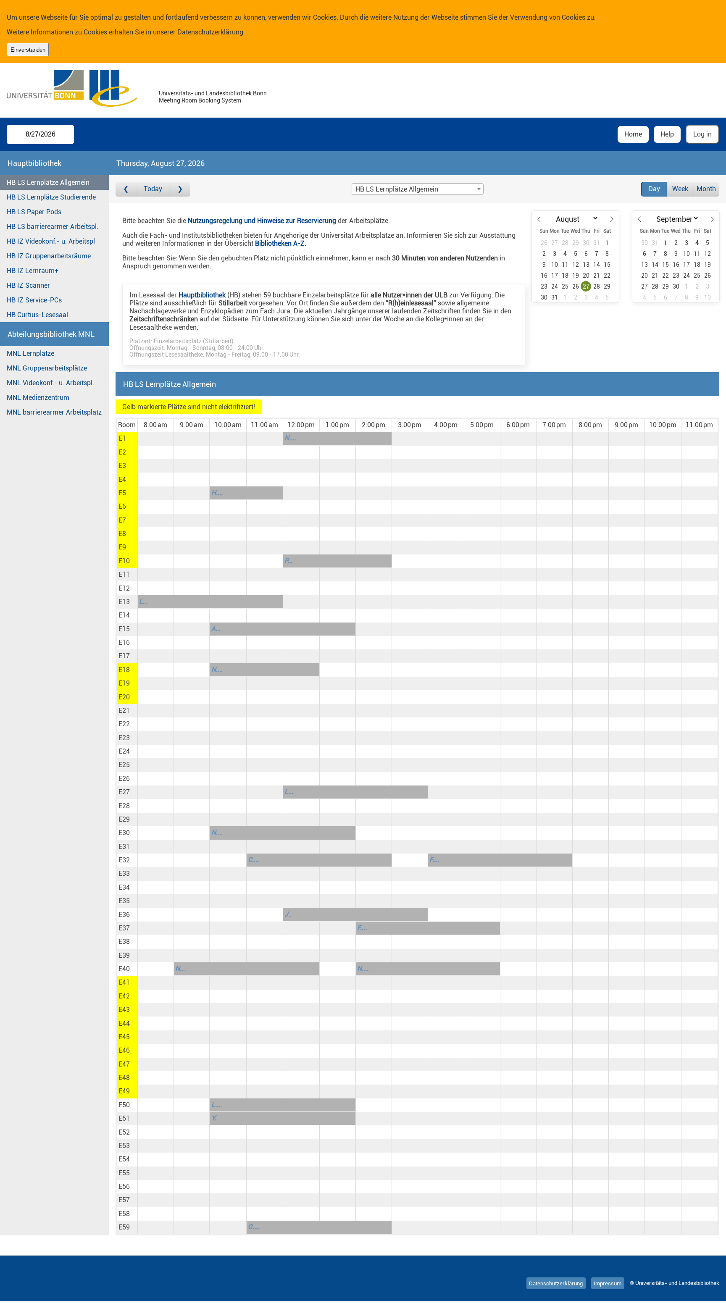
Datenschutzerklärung (210, 32)
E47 (124, 1064)
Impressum (607, 1283)
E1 (122, 438)
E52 (124, 1132)
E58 (124, 1214)
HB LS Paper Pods (34, 212)
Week (680, 189)
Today (153, 189)
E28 (124, 806)
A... (216, 629)
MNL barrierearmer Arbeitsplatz (54, 412)
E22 (124, 724)
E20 (124, 697)
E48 (124, 1078)
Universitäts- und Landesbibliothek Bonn (213, 93)
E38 (124, 942)
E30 (124, 833)
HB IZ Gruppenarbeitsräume (49, 256)
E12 (124, 588)
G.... (253, 1227)
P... (288, 561)
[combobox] (418, 189)
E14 (124, 615)
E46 (124, 1050)
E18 (124, 670)
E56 (124, 1186)
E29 (124, 819)
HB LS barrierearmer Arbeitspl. (52, 227)
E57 (124, 1200)
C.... (253, 860)
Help (667, 134)
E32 (124, 860)
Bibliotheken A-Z (280, 243)
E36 (124, 915)
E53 (124, 1146)
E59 (124, 1227)
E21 (124, 711)
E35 (124, 901)
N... (180, 968)
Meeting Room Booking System (200, 100)
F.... (434, 860)
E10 (124, 561)
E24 (124, 751)
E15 (124, 629)
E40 (124, 969)
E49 (124, 1091)
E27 (124, 792)
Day (654, 189)
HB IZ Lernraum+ (32, 271)
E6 (122, 506)
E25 (124, 765)
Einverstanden (28, 50)
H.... (217, 493)
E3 (122, 466)
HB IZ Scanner (28, 285)
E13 (124, 602)
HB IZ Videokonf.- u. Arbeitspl (51, 241)
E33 (124, 873)
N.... (290, 438)
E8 (122, 534)
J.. (288, 914)
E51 (124, 1118)
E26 (124, 779)
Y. (213, 1118)
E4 (122, 479)
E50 (124, 1105)
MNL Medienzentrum (38, 398)
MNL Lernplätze (30, 353)
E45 (124, 1037)
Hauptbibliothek (202, 295)
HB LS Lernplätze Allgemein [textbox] (396, 189)
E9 (122, 547)
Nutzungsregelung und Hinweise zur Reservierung (262, 221)
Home (633, 134)
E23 (124, 738)
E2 (122, 452)
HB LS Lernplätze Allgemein (48, 183)
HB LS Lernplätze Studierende (51, 197)
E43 (124, 1010)
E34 (124, 887)
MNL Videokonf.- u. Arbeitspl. (50, 383)
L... (143, 601)
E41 (124, 982)
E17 (124, 656)
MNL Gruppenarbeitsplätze (47, 368)
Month (706, 189)
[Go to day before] (126, 189)
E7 (122, 520)
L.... (216, 1105)
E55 (124, 1173)
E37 (124, 928)
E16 (124, 642)
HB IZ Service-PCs (34, 300)
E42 (124, 996)
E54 (124, 1159)
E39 (124, 955)
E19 (124, 683)
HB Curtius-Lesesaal (37, 315)
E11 (124, 574)
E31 (124, 847)
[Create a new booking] (156, 438)
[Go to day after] (180, 189)
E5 (122, 493)
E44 (124, 1023)
